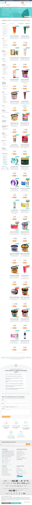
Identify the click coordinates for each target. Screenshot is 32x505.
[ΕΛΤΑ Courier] (6, 486)
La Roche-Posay (20, 488)
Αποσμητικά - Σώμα (22, 20)
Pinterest (7, 464)
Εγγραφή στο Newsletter (20, 457)
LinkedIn (10, 464)
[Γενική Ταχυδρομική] (10, 486)
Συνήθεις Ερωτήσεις (20, 455)
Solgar (13, 488)
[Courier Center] (22, 486)
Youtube (6, 464)
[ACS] (25, 486)
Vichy (24, 488)
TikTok (5, 464)
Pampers (27, 488)
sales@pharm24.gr (6, 461)
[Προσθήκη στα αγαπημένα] (17, 45)
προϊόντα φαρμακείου (10, 453)
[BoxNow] (18, 486)
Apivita (11, 488)
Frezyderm (5, 488)
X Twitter (9, 464)
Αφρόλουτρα (10, 20)
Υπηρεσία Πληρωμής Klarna (6, 475)
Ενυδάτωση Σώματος (15, 20)
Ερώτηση (3, 408)
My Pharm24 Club (5, 467)
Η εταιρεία (18, 467)
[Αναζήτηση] (23, 3)
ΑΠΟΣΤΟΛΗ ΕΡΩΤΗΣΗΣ (6, 416)
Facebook (2, 464)
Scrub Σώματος (4, 20)
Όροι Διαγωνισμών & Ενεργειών (22, 458)
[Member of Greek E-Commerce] (11, 491)
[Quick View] (11, 45)
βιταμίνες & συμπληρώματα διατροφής (8, 454)
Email (3, 403)
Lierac (8, 488)
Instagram (3, 464)
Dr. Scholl (16, 488)
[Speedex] (14, 486)
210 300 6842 (5, 458)
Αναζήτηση (28, 444)
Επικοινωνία (18, 456)
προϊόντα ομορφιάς (5, 455)
